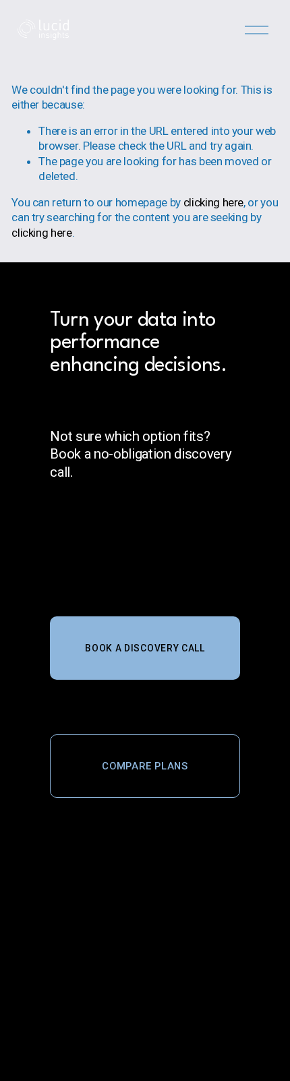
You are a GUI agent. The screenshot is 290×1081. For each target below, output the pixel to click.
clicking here (213, 202)
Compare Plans (145, 766)
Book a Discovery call (145, 648)
